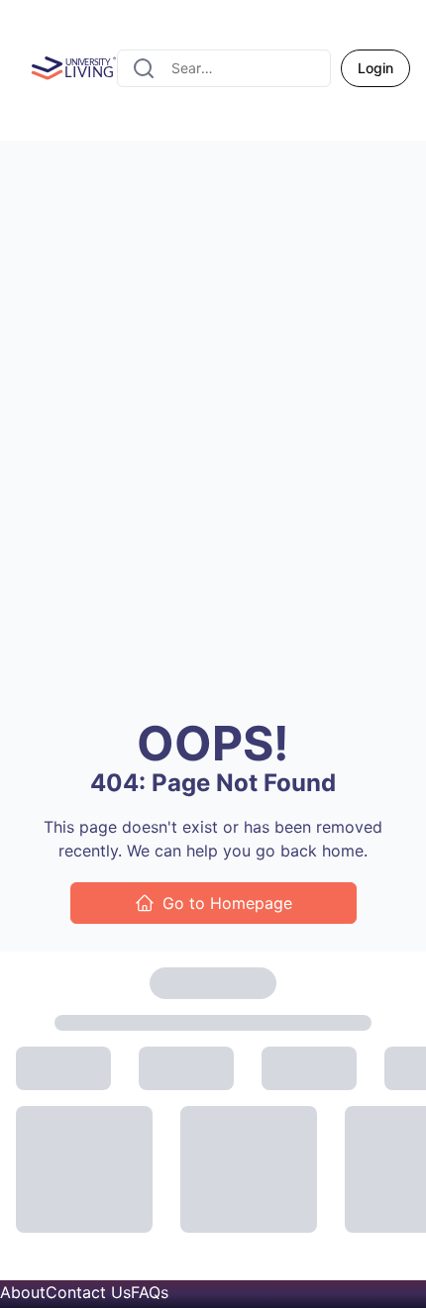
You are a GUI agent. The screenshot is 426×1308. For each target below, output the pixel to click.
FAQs (149, 1292)
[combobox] (224, 68)
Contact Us (88, 1292)
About (23, 1292)
